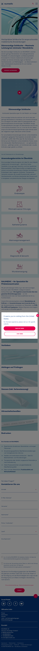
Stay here (20, 334)
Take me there (19, 328)
